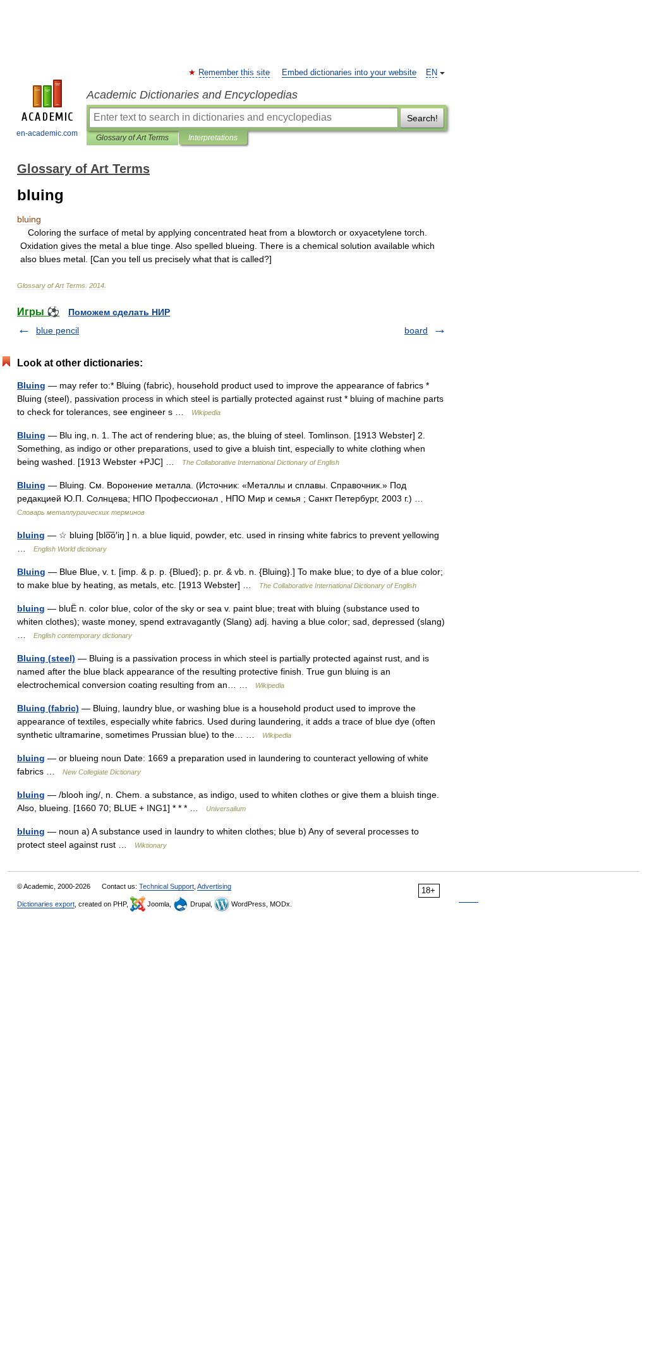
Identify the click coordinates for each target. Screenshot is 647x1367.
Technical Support (166, 886)
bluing (31, 535)
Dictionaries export (46, 904)
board (416, 330)
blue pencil (57, 330)
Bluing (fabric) (48, 708)
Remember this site (235, 72)
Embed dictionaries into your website (349, 72)
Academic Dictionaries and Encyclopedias (192, 94)
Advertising (214, 886)
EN (431, 72)
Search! (422, 118)
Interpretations (213, 137)
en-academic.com (47, 133)
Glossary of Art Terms (132, 137)
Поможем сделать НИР (119, 312)
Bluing (31, 385)
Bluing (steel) (46, 658)
